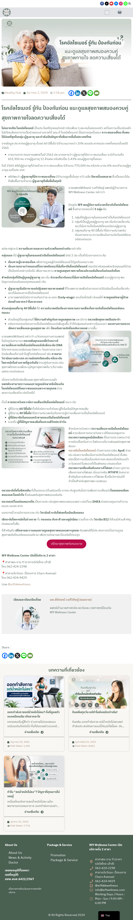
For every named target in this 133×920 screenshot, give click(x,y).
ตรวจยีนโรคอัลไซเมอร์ (82, 450)
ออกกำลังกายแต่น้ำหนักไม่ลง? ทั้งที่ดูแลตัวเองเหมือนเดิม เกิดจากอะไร (33, 714)
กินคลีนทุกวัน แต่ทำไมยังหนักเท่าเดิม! (95, 712)
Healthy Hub (13, 92)
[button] (129, 4)
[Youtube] (111, 4)
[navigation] (109, 915)
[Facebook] (71, 93)
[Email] (96, 93)
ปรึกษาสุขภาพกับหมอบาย (66, 543)
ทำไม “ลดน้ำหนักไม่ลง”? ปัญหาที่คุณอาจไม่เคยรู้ (33, 794)
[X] (84, 93)
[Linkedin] (77, 93)
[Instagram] (121, 4)
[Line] (90, 93)
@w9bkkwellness (19, 584)
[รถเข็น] (119, 12)
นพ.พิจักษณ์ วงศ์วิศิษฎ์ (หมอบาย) (71, 599)
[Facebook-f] (102, 4)
